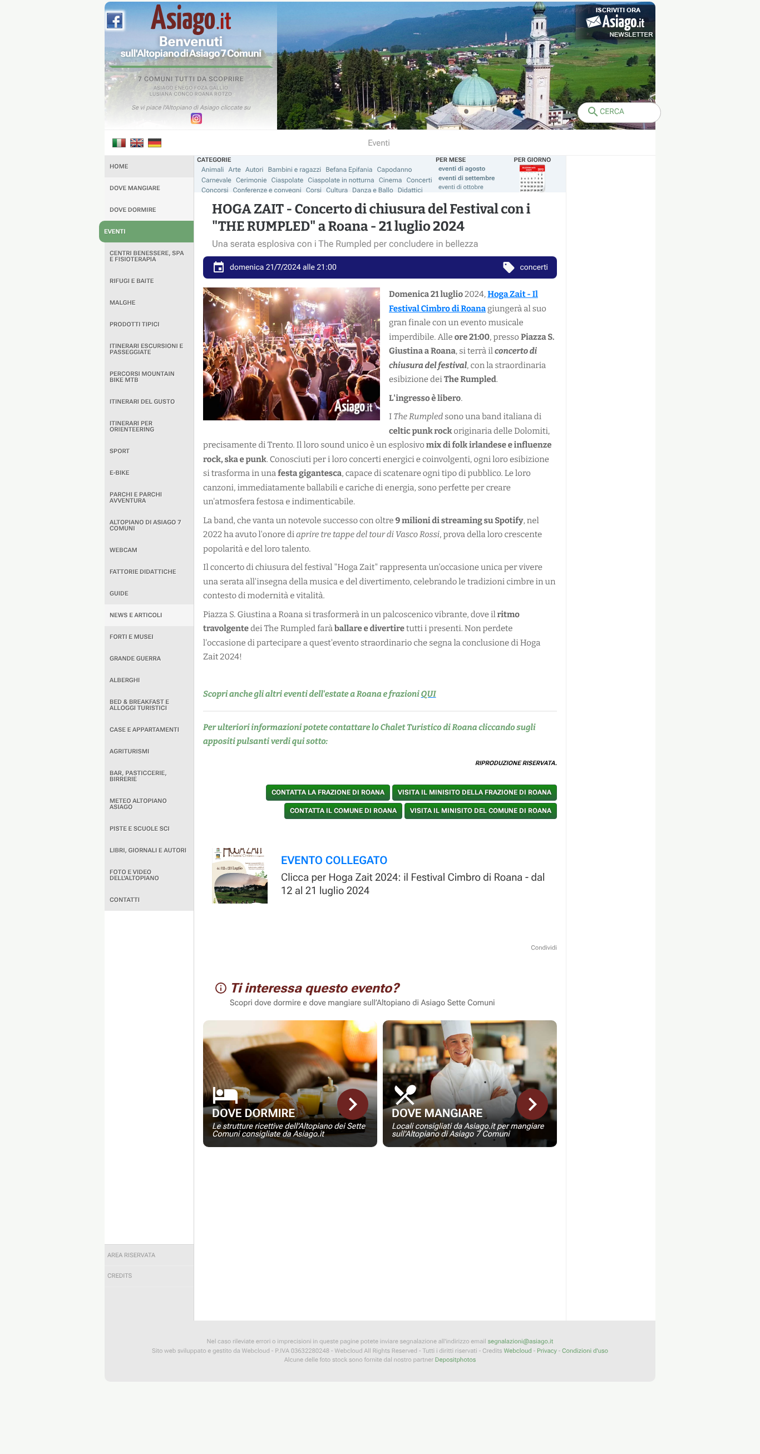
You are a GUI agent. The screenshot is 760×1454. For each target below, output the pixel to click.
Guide (119, 593)
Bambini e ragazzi (294, 169)
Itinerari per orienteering (132, 426)
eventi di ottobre (460, 187)
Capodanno (394, 169)
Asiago (164, 88)
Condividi (544, 947)
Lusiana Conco (172, 94)
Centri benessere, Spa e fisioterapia (147, 256)
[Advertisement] (149, 1077)
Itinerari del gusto (142, 401)
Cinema (390, 180)
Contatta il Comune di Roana (343, 811)
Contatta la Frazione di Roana (328, 792)
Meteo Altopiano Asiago (138, 804)
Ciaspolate (288, 180)
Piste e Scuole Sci (140, 828)
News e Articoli (136, 615)
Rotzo (223, 94)
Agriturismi (129, 751)
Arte (235, 169)
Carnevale (216, 180)
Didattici (410, 190)
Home (119, 166)
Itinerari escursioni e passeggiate (146, 349)
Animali (212, 169)
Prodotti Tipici (135, 324)
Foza (201, 88)
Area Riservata (131, 1255)
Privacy (547, 1350)
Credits (119, 1275)
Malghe (123, 302)
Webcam (123, 550)
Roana (204, 94)
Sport (120, 451)
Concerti (419, 180)
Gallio (218, 88)
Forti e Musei (132, 637)
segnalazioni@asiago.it (520, 1341)
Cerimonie (251, 180)
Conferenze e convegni (267, 190)
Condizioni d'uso (585, 1350)
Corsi (314, 190)
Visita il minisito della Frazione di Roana (474, 792)
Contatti (125, 900)
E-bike (119, 473)
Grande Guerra (135, 658)
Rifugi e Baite (132, 281)
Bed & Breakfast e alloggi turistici (139, 705)
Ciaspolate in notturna (341, 180)
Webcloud (517, 1350)
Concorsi (215, 190)
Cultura (337, 190)
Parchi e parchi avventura (136, 497)
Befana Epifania (348, 169)
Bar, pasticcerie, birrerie (138, 776)
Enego (184, 88)
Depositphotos (455, 1359)
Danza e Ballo (372, 190)
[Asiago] (191, 19)
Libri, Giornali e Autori (148, 850)
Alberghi (125, 680)
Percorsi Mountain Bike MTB (142, 377)
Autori (254, 169)
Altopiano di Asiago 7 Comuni (145, 525)
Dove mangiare (135, 188)
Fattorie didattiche (143, 571)
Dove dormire (133, 210)
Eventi (115, 231)
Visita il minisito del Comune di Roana (480, 811)
